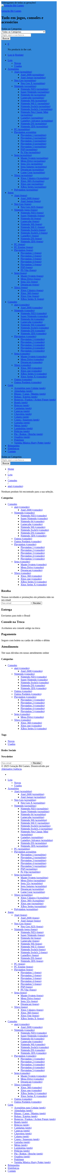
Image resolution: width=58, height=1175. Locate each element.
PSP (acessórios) (29, 149)
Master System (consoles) (34, 356)
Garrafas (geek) (22, 422)
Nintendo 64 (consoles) (32, 319)
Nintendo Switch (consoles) (35, 327)
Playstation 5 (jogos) (31, 264)
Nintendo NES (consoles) (34, 313)
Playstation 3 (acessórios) (33, 140)
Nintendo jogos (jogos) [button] (26, 209)
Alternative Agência (11, 769)
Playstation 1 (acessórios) (33, 135)
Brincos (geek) (21, 405)
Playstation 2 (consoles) (33, 342)
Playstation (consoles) (25, 544)
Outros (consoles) (23, 379)
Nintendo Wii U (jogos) (33, 227)
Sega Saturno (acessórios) (34, 166)
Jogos (11, 912)
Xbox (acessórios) (23, 895)
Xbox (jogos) (21, 1007)
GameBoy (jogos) (30, 235)
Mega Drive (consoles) (32, 359)
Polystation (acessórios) (26, 189)
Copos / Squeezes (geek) (26, 419)
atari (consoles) (21, 507)
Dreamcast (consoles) (31, 362)
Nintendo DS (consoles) (33, 330)
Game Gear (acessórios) (33, 172)
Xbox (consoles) (22, 573)
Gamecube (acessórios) (32, 97)
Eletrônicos (13, 448)
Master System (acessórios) (34, 158)
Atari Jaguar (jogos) (31, 201)
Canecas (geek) (22, 411)
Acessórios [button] (13, 69)
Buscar (6, 38)
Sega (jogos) (20, 992)
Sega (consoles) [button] (22, 353)
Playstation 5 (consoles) (33, 350)
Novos (17, 63)
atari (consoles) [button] (21, 304)
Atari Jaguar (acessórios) (33, 77)
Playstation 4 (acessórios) (33, 143)
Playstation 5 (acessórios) (33, 146)
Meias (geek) (20, 425)
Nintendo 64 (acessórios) (33, 94)
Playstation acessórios (25, 851)
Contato (12, 451)
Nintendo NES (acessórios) (34, 89)
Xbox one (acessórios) (32, 184)
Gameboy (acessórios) (32, 117)
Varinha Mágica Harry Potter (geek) (32, 442)
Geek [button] (10, 385)
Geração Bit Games (11, 11)
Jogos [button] (11, 192)
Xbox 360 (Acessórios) (32, 181)
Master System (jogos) (32, 276)
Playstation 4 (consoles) (33, 348)
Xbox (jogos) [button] (21, 287)
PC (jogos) (19, 244)
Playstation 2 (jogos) (31, 255)
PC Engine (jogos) (23, 247)
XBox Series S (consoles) (34, 373)
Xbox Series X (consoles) (34, 376)
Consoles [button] (12, 301)
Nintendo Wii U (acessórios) (35, 103)
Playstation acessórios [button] (25, 132)
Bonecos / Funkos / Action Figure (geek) (35, 399)
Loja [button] (10, 60)
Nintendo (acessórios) (25, 805)
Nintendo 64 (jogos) (31, 218)
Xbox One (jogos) (30, 296)
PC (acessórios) (22, 129)
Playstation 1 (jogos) (31, 253)
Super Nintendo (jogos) (32, 215)
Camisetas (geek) (23, 408)
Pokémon (19, 440)
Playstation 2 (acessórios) (33, 138)
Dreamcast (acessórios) (32, 169)
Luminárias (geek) (23, 428)
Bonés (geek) (21, 402)
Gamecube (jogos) (30, 221)
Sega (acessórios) (23, 874)
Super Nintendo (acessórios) (35, 92)
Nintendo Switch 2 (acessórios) (36, 109)
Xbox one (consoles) (31, 371)
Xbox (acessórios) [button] (23, 175)
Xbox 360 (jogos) (30, 293)
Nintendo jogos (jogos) (26, 929)
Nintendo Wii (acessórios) (34, 100)
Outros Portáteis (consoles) (27, 382)
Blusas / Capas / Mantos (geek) (30, 394)
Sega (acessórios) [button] (23, 155)
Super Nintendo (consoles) (34, 316)
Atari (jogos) (20, 915)
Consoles (12, 504)
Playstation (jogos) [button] (23, 250)
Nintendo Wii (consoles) (33, 325)
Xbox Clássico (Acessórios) (35, 178)
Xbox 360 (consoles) (31, 368)
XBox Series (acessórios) (33, 186)
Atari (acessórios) (23, 791)
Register (19, 55)
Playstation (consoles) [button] (25, 336)
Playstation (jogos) (23, 969)
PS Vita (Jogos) (28, 270)
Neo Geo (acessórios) (25, 800)
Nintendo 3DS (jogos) (32, 241)
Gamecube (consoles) (32, 322)
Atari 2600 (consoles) (32, 307)
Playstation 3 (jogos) (31, 258)
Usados (18, 66)
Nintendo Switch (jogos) (33, 230)
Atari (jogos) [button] (20, 195)
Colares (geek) (21, 417)
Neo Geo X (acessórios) (33, 83)
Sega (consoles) (22, 561)
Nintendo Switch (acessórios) (35, 106)
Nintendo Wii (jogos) (31, 224)
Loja (10, 779)
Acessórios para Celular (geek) (29, 388)
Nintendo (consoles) (24, 512)
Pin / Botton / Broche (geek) (28, 434)
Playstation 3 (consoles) (33, 345)
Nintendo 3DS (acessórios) (34, 126)
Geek (10, 1104)
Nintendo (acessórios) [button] (25, 86)
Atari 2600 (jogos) (30, 198)
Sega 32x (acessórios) (32, 163)
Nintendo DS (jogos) (31, 238)
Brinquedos (13, 445)
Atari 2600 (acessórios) (32, 74)
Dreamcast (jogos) (30, 284)
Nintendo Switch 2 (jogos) (34, 232)
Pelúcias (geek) (22, 431)
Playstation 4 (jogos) (31, 261)
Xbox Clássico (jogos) (32, 290)
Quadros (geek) (22, 437)
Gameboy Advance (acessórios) (37, 120)
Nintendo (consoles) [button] (24, 310)
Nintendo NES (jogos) (32, 212)
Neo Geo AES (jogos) (32, 207)
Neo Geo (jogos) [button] (22, 204)
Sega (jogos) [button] (20, 273)
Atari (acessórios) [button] (23, 71)
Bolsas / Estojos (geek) (25, 396)
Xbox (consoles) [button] (22, 365)
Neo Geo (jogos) (22, 923)
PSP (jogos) (27, 267)
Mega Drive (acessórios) (33, 161)
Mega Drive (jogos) (31, 278)
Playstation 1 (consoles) (33, 339)
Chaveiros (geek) (23, 414)
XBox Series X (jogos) (32, 299)
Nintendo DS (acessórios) (34, 123)
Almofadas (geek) (23, 391)
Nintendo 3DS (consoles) (33, 333)
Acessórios (13, 788)
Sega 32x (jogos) (29, 281)
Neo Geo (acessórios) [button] (25, 80)
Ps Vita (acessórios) (30, 152)
